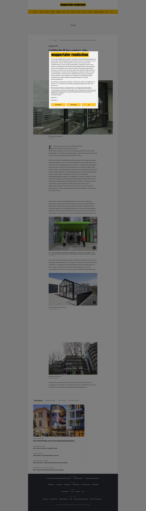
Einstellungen (58, 104)
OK (89, 104)
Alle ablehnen (73, 104)
